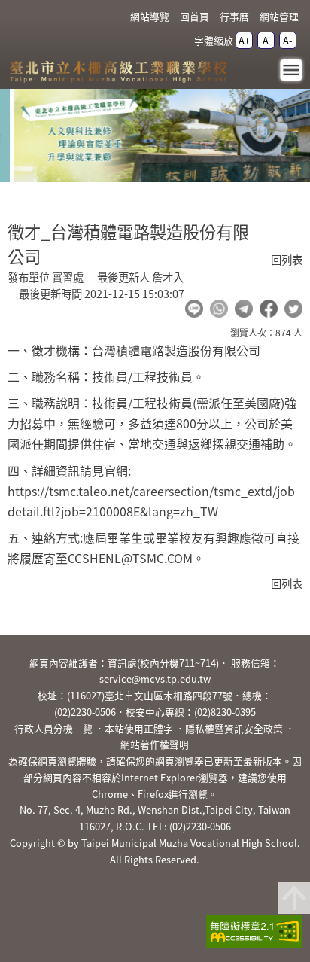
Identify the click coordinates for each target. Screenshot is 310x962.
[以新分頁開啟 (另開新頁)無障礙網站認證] (249, 933)
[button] (194, 309)
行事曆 (234, 16)
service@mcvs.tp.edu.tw (155, 678)
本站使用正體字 (139, 728)
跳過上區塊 (30, 6)
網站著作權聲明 (154, 744)
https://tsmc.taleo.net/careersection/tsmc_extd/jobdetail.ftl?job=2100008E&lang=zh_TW (151, 501)
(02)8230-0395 (225, 712)
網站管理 (279, 16)
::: (115, 17)
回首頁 (194, 16)
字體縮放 (213, 40)
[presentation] (94, 164)
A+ (244, 40)
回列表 (286, 259)
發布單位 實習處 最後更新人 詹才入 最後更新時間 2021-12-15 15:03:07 (96, 285)
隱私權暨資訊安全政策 (234, 728)
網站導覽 (149, 16)
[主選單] (291, 70)
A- (287, 40)
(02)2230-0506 (85, 712)
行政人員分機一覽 (53, 728)
